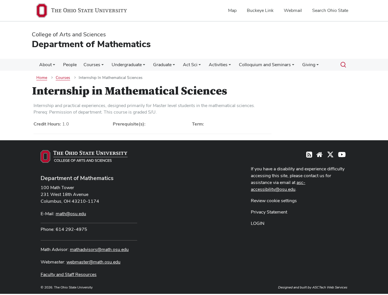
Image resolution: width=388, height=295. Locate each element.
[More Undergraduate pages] (144, 66)
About (45, 65)
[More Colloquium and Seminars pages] (293, 66)
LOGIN (257, 223)
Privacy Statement (269, 212)
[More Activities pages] (230, 66)
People (70, 65)
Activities (218, 65)
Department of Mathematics (77, 178)
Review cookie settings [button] (274, 201)
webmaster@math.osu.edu (93, 262)
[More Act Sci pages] (199, 66)
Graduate (162, 65)
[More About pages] (54, 66)
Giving (308, 65)
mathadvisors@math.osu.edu (99, 249)
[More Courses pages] (102, 66)
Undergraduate (127, 65)
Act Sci (190, 65)
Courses (92, 65)
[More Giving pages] (317, 66)
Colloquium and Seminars (265, 65)
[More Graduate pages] (174, 66)
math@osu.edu (71, 214)
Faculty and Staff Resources (69, 274)
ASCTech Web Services (329, 287)
